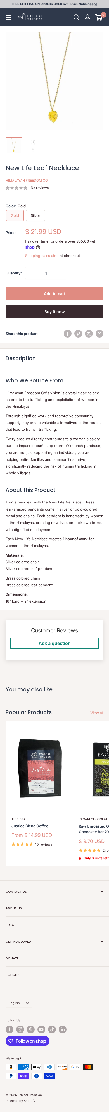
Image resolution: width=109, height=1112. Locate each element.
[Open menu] (8, 17)
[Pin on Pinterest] (78, 334)
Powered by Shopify (20, 1101)
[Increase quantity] (61, 273)
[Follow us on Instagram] (20, 1029)
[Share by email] (99, 334)
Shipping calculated (42, 255)
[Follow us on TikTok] (52, 1029)
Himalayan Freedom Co (27, 180)
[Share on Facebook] (68, 334)
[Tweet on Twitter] (89, 334)
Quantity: (14, 273)
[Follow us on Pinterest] (31, 1029)
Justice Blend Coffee (29, 826)
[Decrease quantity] (31, 273)
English (14, 1003)
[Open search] (77, 17)
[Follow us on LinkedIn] (63, 1029)
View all (96, 712)
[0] (98, 17)
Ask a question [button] (55, 643)
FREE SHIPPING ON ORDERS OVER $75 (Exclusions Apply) (54, 4)
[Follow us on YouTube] (41, 1029)
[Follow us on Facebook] (9, 1029)
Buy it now (54, 311)
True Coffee (22, 819)
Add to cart (54, 293)
